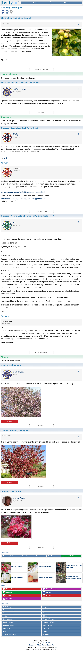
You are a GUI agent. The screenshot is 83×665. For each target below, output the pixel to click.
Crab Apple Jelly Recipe (46, 577)
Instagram (8, 598)
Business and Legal (9, 610)
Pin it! (10, 421)
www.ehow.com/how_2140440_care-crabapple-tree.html (23, 199)
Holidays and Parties (49, 622)
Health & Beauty (8, 622)
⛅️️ (56, 647)
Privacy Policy (41, 645)
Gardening (25, 556)
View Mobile (47, 643)
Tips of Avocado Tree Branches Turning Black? (73, 577)
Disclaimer (32, 645)
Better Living (7, 607)
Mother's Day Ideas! (50, 589)
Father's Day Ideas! (10, 589)
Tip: (16, 18)
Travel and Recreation (9, 634)
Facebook (48, 592)
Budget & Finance (48, 607)
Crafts (5, 616)
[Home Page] (10, 1)
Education (46, 616)
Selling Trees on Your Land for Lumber (74, 566)
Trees (38, 556)
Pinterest (8, 595)
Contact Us (50, 645)
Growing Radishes (16, 566)
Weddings (46, 634)
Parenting (46, 628)
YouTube (48, 595)
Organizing (6, 628)
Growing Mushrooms (45, 566)
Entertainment (7, 619)
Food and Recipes (48, 619)
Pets (4, 631)
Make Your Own (47, 625)
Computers (46, 610)
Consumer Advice (8, 613)
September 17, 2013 (68, 556)
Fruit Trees (51, 556)
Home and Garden (8, 556)
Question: (19, 128)
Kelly (6, 158)
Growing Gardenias (17, 577)
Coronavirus (46, 613)
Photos (45, 631)
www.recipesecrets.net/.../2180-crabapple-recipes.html (23, 192)
